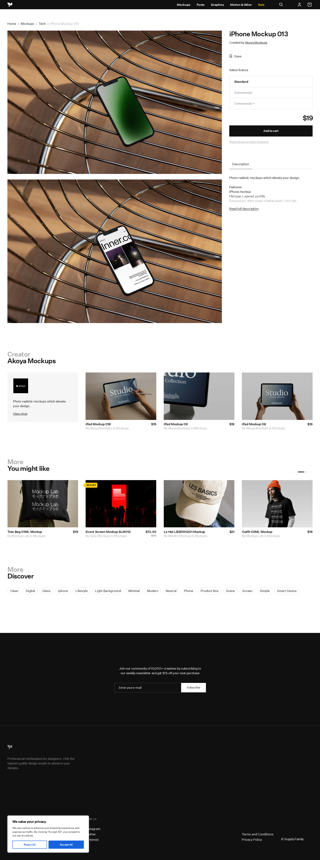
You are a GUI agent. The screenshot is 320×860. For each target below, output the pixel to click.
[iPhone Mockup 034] (121, 504)
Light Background (108, 591)
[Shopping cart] (310, 4)
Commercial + (244, 103)
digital (30, 591)
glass (46, 591)
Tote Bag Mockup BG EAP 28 (263, 532)
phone (188, 591)
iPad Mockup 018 (98, 424)
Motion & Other (241, 4)
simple (265, 591)
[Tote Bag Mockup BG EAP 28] (277, 504)
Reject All (30, 844)
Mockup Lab (176, 536)
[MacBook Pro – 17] (42, 504)
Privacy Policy (252, 839)
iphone (63, 591)
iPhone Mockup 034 (100, 532)
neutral (171, 591)
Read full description (244, 209)
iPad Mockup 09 (176, 424)
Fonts (201, 4)
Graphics (217, 4)
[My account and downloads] (299, 4)
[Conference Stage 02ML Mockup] (199, 504)
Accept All (66, 844)
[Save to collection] (148, 380)
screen (247, 591)
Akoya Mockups (256, 42)
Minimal (134, 591)
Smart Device (286, 591)
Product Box (210, 591)
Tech (42, 24)
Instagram (93, 829)
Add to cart (270, 131)
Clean (14, 591)
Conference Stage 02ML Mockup (188, 532)
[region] (48, 834)
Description (240, 164)
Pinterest (92, 839)
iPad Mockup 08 (254, 424)
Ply (14, 536)
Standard (241, 82)
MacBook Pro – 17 (20, 532)
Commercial (243, 92)
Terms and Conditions (258, 834)
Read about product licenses (249, 142)
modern (152, 591)
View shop (20, 414)
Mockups (183, 4)
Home (11, 24)
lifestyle (81, 591)
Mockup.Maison (257, 536)
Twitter (91, 834)
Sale (261, 4)
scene (230, 591)
